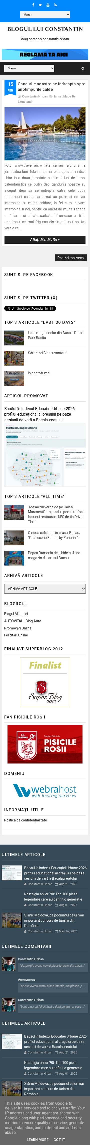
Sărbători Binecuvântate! (47, 353)
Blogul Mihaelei (16, 614)
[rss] (55, 5)
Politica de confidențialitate (25, 820)
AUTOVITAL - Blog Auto (22, 621)
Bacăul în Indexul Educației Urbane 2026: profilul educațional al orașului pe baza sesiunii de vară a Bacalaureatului (40, 414)
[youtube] (48, 5)
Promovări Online (18, 628)
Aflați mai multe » (45, 239)
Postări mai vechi (71, 258)
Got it (59, 1140)
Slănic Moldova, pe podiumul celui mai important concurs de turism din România (54, 920)
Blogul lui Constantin (45, 29)
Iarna (57, 96)
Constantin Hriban (31, 959)
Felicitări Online (16, 635)
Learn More (37, 1140)
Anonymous (27, 979)
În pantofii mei (39, 373)
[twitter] (40, 5)
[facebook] (33, 5)
